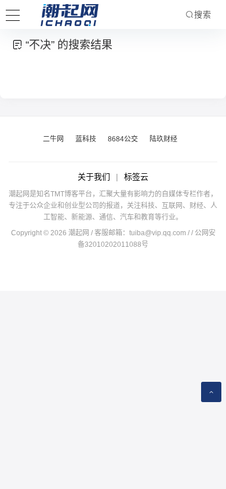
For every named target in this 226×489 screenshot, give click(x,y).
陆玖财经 (163, 139)
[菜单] (13, 14)
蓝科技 (85, 139)
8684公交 (123, 139)
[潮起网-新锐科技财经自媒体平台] (61, 14)
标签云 (136, 176)
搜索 (203, 14)
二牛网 (53, 139)
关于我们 (94, 176)
